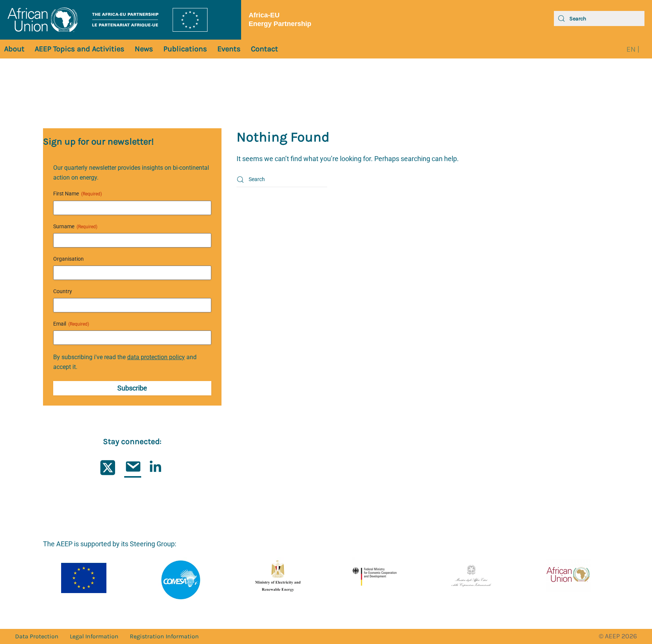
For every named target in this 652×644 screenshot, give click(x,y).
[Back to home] (120, 20)
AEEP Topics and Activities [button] (80, 49)
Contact (264, 49)
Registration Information (164, 636)
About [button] (14, 49)
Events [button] (229, 49)
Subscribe (132, 388)
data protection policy (156, 357)
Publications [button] (185, 49)
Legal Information (94, 636)
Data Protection (36, 636)
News (144, 49)
